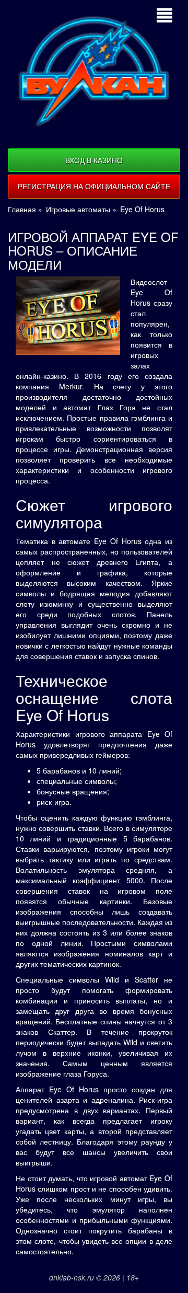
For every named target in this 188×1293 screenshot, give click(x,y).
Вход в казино (94, 160)
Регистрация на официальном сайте (94, 186)
